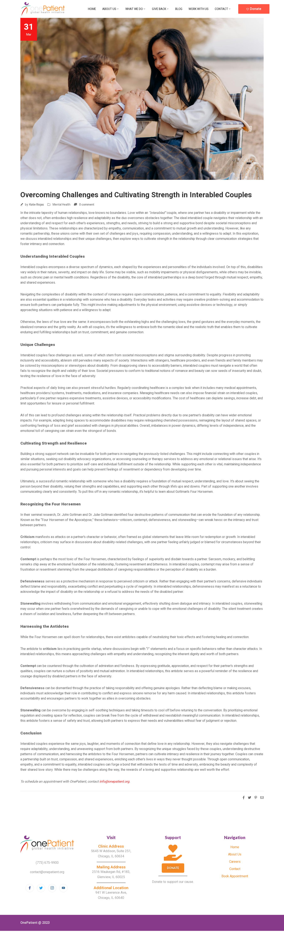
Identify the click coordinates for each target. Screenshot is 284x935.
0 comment (86, 204)
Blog (178, 9)
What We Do (134, 9)
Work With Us (199, 9)
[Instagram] (52, 888)
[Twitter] (41, 888)
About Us (109, 9)
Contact (221, 9)
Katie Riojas (36, 204)
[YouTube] (63, 888)
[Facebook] (30, 888)
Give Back (159, 9)
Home (92, 9)
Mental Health (61, 204)
